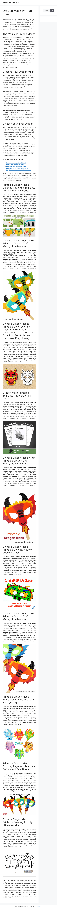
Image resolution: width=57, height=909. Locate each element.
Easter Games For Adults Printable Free (17, 168)
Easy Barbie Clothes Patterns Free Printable (18, 170)
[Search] (52, 10)
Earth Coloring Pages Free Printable (16, 163)
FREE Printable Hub (11, 2)
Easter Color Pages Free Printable (15, 164)
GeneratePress (38, 906)
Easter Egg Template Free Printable (16, 166)
